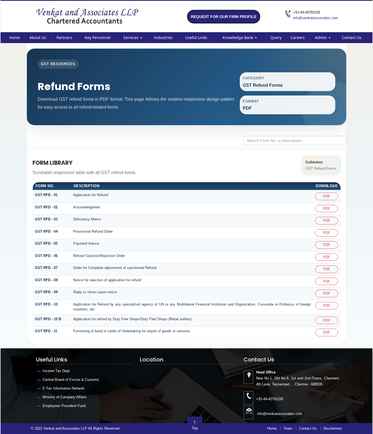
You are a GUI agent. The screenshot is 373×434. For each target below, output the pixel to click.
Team (287, 428)
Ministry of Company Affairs (65, 397)
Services (131, 37)
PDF (326, 196)
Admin (321, 37)
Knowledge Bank (238, 37)
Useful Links (196, 37)
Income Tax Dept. (57, 371)
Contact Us (352, 37)
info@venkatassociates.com (315, 18)
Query (276, 37)
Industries (163, 37)
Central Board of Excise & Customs (71, 380)
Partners (64, 37)
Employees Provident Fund (64, 406)
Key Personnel (98, 37)
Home (14, 37)
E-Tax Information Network (64, 388)
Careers (298, 37)
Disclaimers (333, 428)
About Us (37, 37)
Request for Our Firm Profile (223, 16)
